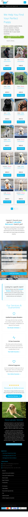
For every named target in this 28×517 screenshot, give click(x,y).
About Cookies (5, 477)
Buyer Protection (5, 480)
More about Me (7, 68)
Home (3, 6)
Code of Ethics (5, 488)
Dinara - (20, 86)
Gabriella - (20, 139)
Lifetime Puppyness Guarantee (8, 497)
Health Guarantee (5, 495)
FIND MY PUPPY (14, 273)
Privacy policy (5, 482)
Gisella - (7, 193)
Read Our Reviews (13, 396)
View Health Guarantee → (14, 351)
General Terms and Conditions (8, 473)
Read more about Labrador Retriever (14, 444)
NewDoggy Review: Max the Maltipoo (10, 457)
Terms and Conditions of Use (8, 475)
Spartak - (7, 139)
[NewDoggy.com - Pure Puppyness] (4, 2)
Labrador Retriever (7, 61)
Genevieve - (7, 166)
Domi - (7, 59)
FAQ (3, 493)
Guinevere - (21, 193)
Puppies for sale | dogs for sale (12, 6)
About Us (4, 470)
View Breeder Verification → (14, 327)
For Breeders (4, 486)
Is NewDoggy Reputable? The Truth (9, 455)
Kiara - (21, 59)
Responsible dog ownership (7, 490)
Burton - (7, 86)
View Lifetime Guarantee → (14, 374)
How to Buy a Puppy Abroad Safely (9, 453)
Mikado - (20, 113)
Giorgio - (21, 166)
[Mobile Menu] (25, 2)
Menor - (7, 113)
